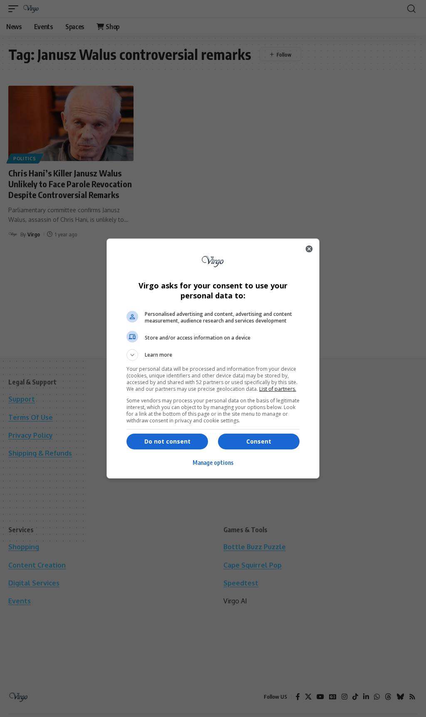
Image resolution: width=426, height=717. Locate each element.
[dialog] (213, 358)
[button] (213, 355)
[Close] (309, 249)
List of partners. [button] (277, 388)
